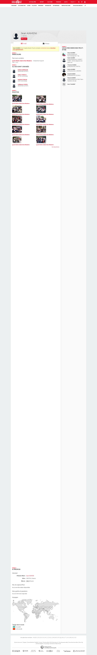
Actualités (32, 2)
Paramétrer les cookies (73, 642)
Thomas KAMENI (71, 65)
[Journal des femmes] (16, 651)
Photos (47, 43)
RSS (51, 642)
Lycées (28, 5)
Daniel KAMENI (71, 74)
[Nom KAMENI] (64, 84)
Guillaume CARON (23, 84)
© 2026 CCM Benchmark (55, 643)
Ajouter (24, 38)
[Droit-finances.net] (41, 651)
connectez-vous (45, 48)
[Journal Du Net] (33, 651)
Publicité (36, 642)
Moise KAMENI (71, 69)
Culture (49, 2)
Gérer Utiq (81, 642)
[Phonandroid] (79, 651)
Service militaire (66, 5)
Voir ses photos (55, 147)
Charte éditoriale (30, 642)
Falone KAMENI (71, 78)
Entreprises (56, 5)
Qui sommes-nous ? (18, 642)
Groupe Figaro (47, 643)
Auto (66, 2)
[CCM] (25, 651)
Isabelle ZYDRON (22, 79)
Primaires (40, 5)
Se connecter (21, 5)
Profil (24, 43)
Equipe (24, 642)
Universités (48, 5)
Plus (72, 2)
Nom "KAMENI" (71, 84)
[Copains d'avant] (49, 651)
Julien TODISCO (22, 74)
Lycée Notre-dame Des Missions (22, 61)
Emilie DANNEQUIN (23, 70)
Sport (42, 2)
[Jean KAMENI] (16, 35)
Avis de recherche (77, 5)
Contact (40, 642)
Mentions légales (39, 643)
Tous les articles (46, 642)
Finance (58, 2)
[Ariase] (67, 651)
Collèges (34, 5)
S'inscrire (13, 5)
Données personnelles (63, 642)
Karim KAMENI (71, 58)
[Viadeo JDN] (58, 651)
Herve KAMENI (71, 52)
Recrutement (55, 642)
